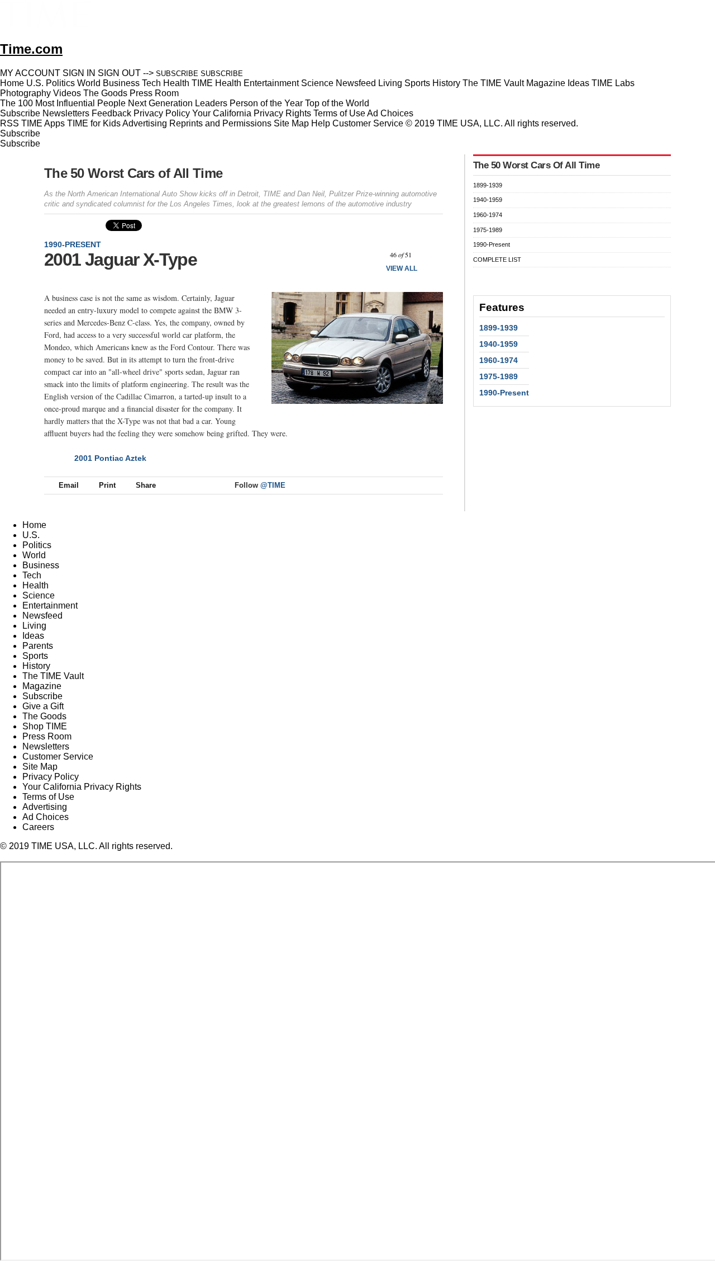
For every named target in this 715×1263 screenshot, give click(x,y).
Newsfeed (42, 615)
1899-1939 (487, 185)
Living (34, 625)
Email (69, 485)
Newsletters (65, 113)
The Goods (44, 716)
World (34, 555)
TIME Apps (43, 123)
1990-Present (72, 244)
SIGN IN (79, 73)
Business (40, 565)
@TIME (272, 485)
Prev (371, 254)
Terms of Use (339, 113)
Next (430, 254)
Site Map (291, 123)
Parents (37, 646)
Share (146, 485)
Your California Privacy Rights (251, 113)
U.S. (31, 535)
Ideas (33, 635)
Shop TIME (44, 726)
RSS (9, 123)
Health (35, 585)
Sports (35, 656)
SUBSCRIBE (177, 73)
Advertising (144, 123)
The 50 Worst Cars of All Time (133, 173)
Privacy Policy (162, 113)
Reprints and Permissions (220, 123)
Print (107, 485)
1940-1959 (487, 199)
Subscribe (20, 113)
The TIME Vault (53, 676)
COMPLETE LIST (497, 259)
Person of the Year (266, 103)
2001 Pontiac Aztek (110, 458)
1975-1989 (487, 230)
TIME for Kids (94, 123)
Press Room (47, 736)
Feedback (111, 113)
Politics (36, 545)
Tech (31, 575)
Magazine (41, 686)
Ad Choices (391, 113)
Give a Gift (43, 706)
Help (320, 123)
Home (34, 525)
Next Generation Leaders (177, 103)
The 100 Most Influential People (63, 103)
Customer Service (367, 123)
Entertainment (50, 605)
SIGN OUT (119, 73)
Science (38, 595)
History (36, 666)
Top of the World (337, 103)
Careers (38, 827)
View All (401, 268)
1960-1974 (487, 214)
